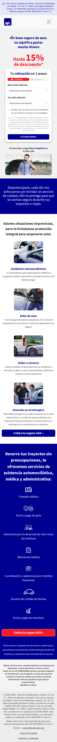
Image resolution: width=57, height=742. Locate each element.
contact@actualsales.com (33, 728)
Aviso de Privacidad (28, 733)
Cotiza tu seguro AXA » (28, 433)
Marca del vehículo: (18, 84)
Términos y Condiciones (28, 738)
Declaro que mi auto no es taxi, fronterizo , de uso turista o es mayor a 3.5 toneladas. (30, 111)
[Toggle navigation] (49, 22)
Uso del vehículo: (17, 97)
